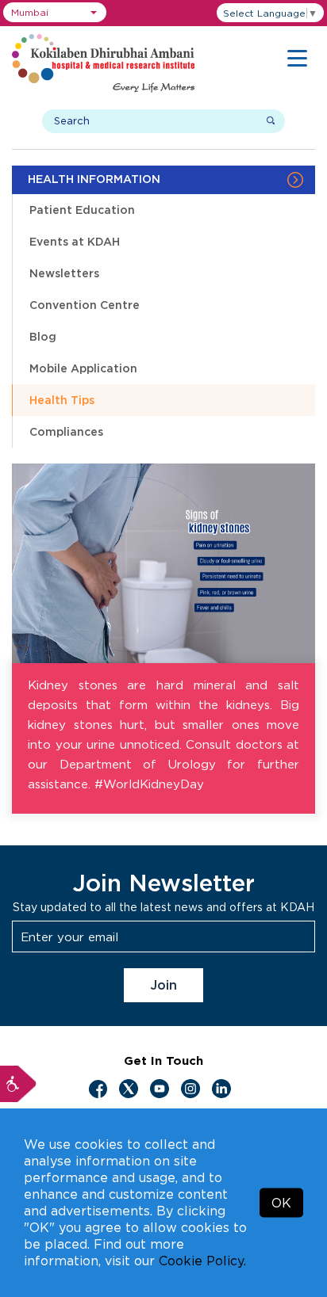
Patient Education (82, 210)
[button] (54, 12)
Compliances (66, 431)
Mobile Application (83, 368)
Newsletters (64, 273)
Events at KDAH (74, 241)
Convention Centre (84, 305)
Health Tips (61, 400)
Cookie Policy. (202, 1260)
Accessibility (18, 1084)
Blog (42, 336)
